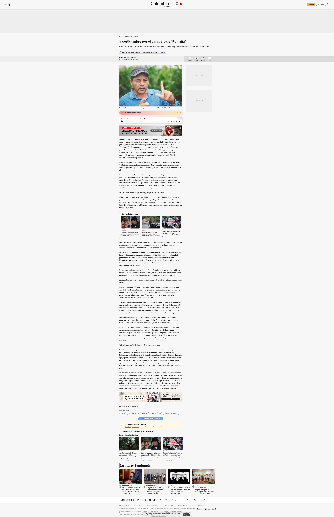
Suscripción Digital (192, 500)
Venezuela (156, 486)
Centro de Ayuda (137, 505)
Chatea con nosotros (209, 500)
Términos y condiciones (168, 505)
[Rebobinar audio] (171, 121)
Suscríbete (311, 4)
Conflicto (123, 230)
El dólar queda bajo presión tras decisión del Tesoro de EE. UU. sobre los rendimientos (180, 491)
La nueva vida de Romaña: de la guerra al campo (142, 345)
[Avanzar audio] (174, 121)
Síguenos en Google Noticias (152, 418)
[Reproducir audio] (122, 121)
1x (176, 121)
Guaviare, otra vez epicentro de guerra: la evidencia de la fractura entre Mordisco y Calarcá (130, 234)
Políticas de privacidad (151, 505)
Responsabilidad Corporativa (185, 505)
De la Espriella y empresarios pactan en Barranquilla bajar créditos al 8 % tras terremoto (204, 491)
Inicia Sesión (321, 4)
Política (131, 486)
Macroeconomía (175, 486)
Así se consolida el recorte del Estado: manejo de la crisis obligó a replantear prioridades (131, 491)
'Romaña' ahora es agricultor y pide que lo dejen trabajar (143, 192)
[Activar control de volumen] (179, 121)
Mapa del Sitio (164, 500)
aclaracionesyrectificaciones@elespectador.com (171, 511)
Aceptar (186, 515)
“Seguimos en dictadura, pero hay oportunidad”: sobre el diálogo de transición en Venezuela (155, 491)
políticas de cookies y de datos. (158, 516)
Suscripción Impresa (177, 500)
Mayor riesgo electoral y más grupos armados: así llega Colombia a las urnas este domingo (151, 234)
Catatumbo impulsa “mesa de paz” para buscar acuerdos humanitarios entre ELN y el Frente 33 (171, 234)
